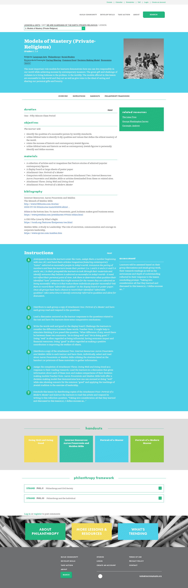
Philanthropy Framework (117, 96)
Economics (106, 60)
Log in (27, 514)
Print (110, 110)
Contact (133, 565)
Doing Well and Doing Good (41, 442)
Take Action (124, 15)
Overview (63, 96)
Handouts (95, 96)
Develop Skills (107, 15)
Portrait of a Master (111, 440)
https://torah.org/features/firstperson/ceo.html (48, 222)
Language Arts (40, 57)
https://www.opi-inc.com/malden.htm (43, 233)
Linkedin (100, 577)
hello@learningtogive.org (151, 576)
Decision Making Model (88, 60)
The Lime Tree (129, 117)
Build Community (88, 15)
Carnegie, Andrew (131, 125)
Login (146, 2)
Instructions (79, 96)
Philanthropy (54, 57)
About (136, 15)
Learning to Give (34, 13)
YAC (139, 2)
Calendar (119, 2)
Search (154, 14)
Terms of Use (135, 557)
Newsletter (130, 2)
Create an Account (159, 2)
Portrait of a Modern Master (147, 442)
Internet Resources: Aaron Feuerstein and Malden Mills (76, 443)
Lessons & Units (32, 25)
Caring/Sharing (53, 60)
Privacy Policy (136, 561)
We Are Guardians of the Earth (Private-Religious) (72, 25)
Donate (109, 2)
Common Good (69, 60)
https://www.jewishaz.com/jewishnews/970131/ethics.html (53, 215)
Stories (100, 557)
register (38, 514)
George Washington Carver (135, 121)
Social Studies (68, 57)
